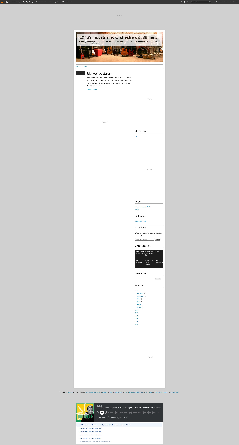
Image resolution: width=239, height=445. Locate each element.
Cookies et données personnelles (161, 392)
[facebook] (181, 2)
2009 (136, 313)
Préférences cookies (174, 392)
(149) (140, 221)
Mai (138, 302)
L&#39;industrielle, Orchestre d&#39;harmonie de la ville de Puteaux (119, 37)
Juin (138, 299)
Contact (84, 66)
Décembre (140, 293)
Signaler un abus (118, 392)
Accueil (78, 66)
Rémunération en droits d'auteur (136, 392)
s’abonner (103, 417)
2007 (136, 318)
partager (113, 417)
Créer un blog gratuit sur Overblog (92, 392)
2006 (136, 321)
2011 (136, 290)
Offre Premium (148, 392)
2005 (136, 324)
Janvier (139, 307)
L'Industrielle (70, 392)
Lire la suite (92, 89)
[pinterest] (187, 2)
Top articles (104, 392)
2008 (136, 316)
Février (139, 304)
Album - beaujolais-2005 (142, 207)
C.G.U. (125, 392)
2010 (136, 310)
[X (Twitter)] (184, 2)
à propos (124, 417)
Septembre (140, 296)
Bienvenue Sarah (99, 73)
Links (137, 210)
